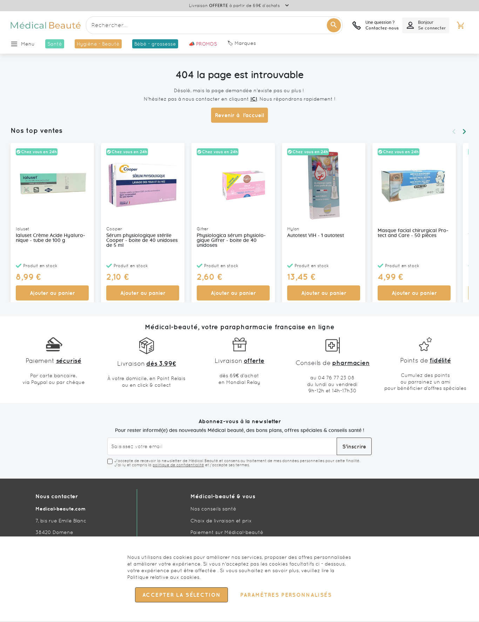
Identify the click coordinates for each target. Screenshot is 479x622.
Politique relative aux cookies (163, 577)
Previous (454, 131)
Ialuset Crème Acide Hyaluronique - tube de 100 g (50, 238)
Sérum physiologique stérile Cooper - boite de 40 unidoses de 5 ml (142, 240)
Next (464, 131)
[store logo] (46, 25)
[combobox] (214, 25)
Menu (28, 44)
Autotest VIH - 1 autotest (315, 235)
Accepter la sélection (181, 595)
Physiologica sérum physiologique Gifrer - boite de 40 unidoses (231, 240)
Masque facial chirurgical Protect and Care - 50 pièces (413, 233)
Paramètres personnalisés (285, 595)
